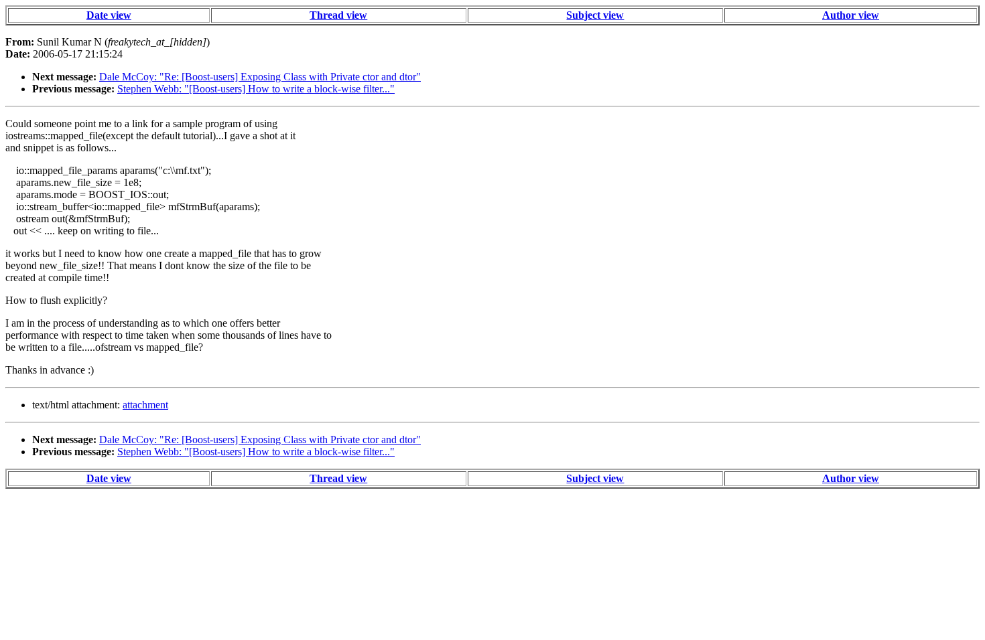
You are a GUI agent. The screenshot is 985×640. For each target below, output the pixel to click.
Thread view (338, 15)
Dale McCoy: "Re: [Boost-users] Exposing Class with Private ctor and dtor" (260, 76)
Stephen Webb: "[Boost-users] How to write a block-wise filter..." (256, 88)
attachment (145, 404)
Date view (108, 15)
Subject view (595, 15)
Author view (850, 15)
